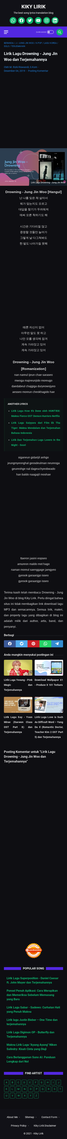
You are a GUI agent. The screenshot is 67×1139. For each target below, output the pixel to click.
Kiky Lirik (33, 7)
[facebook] (21, 20)
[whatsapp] (12, 20)
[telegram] (57, 643)
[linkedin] (54, 20)
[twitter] (29, 20)
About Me (12, 1117)
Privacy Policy (19, 1125)
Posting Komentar (38, 70)
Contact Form (49, 1117)
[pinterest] (33, 643)
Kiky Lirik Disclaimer (45, 1125)
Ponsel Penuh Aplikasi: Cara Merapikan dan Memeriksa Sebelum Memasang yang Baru (32, 995)
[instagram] (46, 20)
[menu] (8, 32)
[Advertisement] (33, 110)
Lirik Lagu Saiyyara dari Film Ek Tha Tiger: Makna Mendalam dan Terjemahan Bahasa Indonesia (35, 428)
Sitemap (29, 1117)
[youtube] (38, 20)
